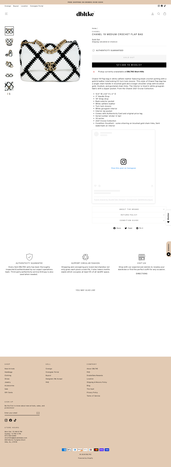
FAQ (47, 382)
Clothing (8, 375)
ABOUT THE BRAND (129, 209)
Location (24, 6)
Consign (8, 6)
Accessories (9, 385)
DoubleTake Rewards (95, 375)
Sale (6, 389)
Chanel (96, 31)
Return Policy (129, 215)
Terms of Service (93, 396)
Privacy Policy (92, 392)
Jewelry (8, 382)
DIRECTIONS (142, 273)
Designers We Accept (54, 379)
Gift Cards (9, 392)
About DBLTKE (92, 369)
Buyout (16, 6)
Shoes (7, 379)
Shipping (95, 42)
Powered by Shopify (85, 458)
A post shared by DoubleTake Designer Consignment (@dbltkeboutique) (123, 200)
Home (94, 28)
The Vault (90, 389)
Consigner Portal (36, 6)
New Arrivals (10, 369)
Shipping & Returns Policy (97, 382)
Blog (88, 385)
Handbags (8, 372)
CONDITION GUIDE (129, 220)
